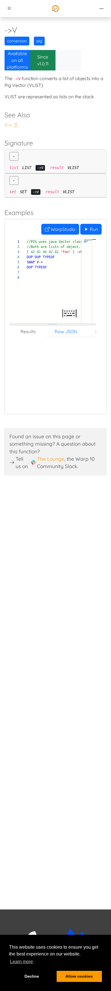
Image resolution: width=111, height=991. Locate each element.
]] (15, 125)
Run (93, 229)
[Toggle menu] (9, 8)
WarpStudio (62, 229)
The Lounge (50, 459)
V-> (8, 125)
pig (39, 40)
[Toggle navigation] (102, 8)
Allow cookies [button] (79, 976)
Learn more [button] (21, 961)
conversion (17, 40)
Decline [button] (31, 976)
